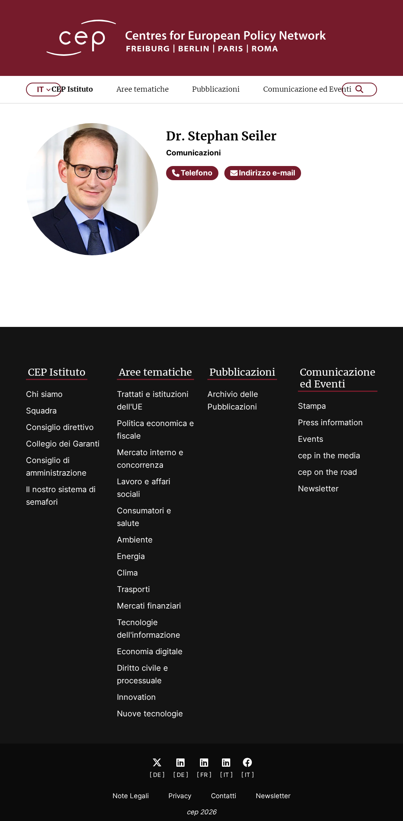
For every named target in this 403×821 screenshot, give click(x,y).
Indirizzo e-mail (267, 172)
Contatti (223, 796)
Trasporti (133, 589)
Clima (127, 572)
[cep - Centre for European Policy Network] (201, 38)
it (40, 89)
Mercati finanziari (149, 606)
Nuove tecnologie (150, 713)
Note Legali (131, 796)
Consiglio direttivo (60, 427)
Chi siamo (44, 394)
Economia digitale (150, 651)
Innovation (136, 697)
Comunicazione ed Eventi (307, 89)
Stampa (312, 406)
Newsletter (318, 488)
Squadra (41, 410)
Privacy (179, 796)
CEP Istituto (72, 89)
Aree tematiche (142, 89)
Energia (131, 556)
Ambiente (135, 539)
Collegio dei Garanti (63, 443)
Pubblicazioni (216, 89)
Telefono (197, 172)
